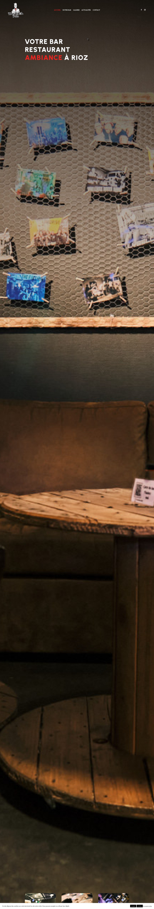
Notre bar (67, 10)
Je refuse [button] (140, 906)
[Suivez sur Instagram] (144, 9)
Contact (96, 10)
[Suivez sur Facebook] (141, 9)
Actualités (86, 10)
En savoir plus (147, 906)
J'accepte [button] (133, 906)
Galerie (76, 10)
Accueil (57, 10)
